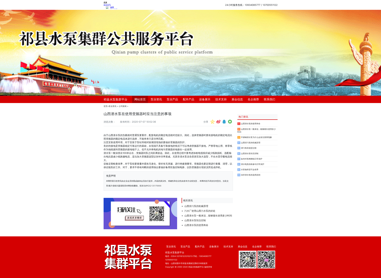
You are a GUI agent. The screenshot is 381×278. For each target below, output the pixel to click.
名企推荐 (253, 99)
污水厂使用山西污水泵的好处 (199, 210)
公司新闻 (123, 106)
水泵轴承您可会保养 (249, 169)
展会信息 (237, 99)
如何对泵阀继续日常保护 (251, 159)
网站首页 (140, 99)
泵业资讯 (156, 99)
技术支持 (221, 99)
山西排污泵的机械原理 (196, 206)
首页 (105, 106)
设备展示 (204, 99)
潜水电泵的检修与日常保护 (252, 164)
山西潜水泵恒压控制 (195, 220)
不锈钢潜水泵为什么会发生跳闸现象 (256, 137)
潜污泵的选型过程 (248, 148)
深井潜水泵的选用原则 (250, 175)
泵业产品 (172, 99)
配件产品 (188, 99)
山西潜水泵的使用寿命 (196, 225)
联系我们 (269, 99)
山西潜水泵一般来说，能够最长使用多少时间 (208, 215)
